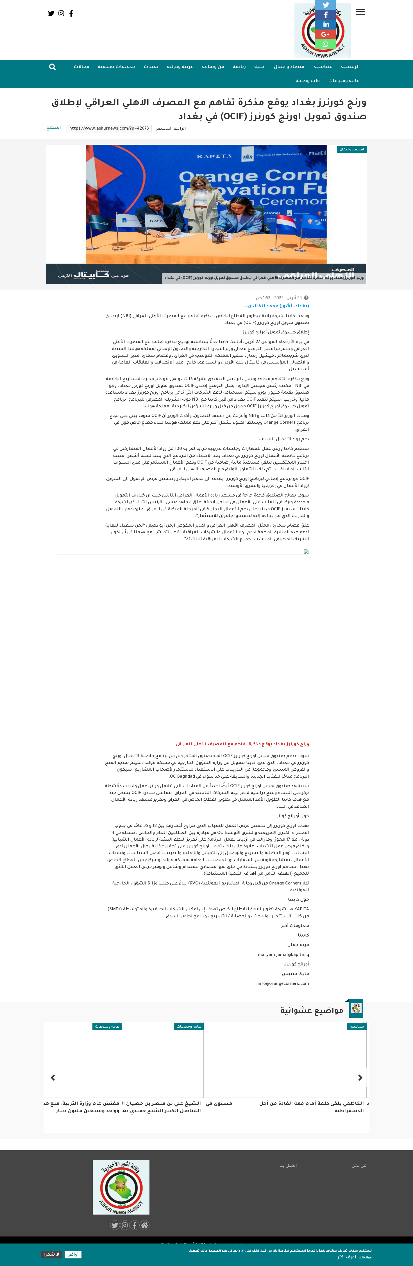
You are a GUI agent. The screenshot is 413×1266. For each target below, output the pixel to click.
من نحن (359, 1166)
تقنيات (151, 67)
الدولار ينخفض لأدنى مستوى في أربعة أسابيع (309, 1104)
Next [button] (53, 1077)
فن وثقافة (213, 67)
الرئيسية (350, 67)
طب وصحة (308, 81)
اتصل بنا (288, 1166)
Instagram (61, 13)
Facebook (71, 13)
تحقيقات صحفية (116, 67)
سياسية (323, 67)
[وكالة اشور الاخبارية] (118, 1187)
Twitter (51, 13)
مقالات (81, 67)
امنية (260, 67)
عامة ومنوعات (344, 81)
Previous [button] (360, 1077)
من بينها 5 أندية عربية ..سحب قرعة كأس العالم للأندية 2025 (88, 1112)
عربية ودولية (180, 67)
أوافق (73, 1255)
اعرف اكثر (346, 1257)
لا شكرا (51, 1255)
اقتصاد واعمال (290, 67)
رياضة (239, 67)
